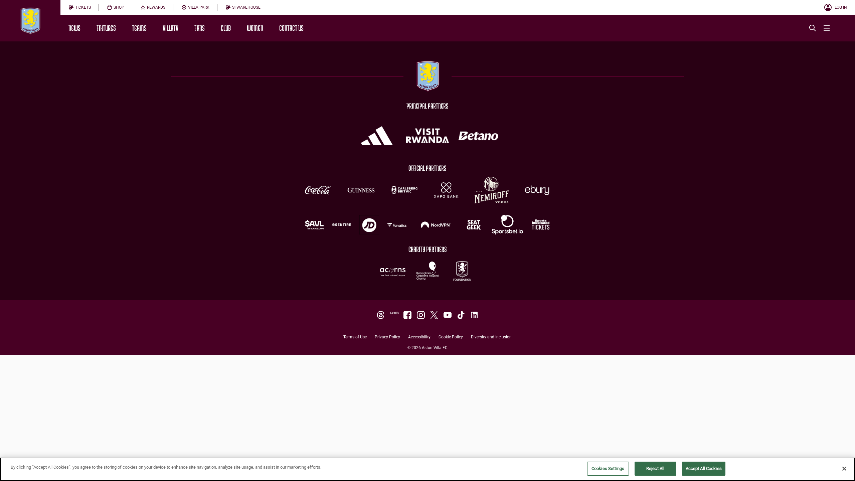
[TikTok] (461, 315)
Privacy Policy (387, 337)
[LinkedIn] (474, 315)
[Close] (844, 468)
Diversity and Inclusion (491, 337)
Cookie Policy (451, 337)
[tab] (79, 7)
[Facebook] (407, 315)
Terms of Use (355, 337)
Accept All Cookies (704, 468)
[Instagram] (421, 315)
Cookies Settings (607, 468)
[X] (434, 315)
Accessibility (419, 337)
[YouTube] (448, 315)
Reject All (655, 468)
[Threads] (381, 315)
